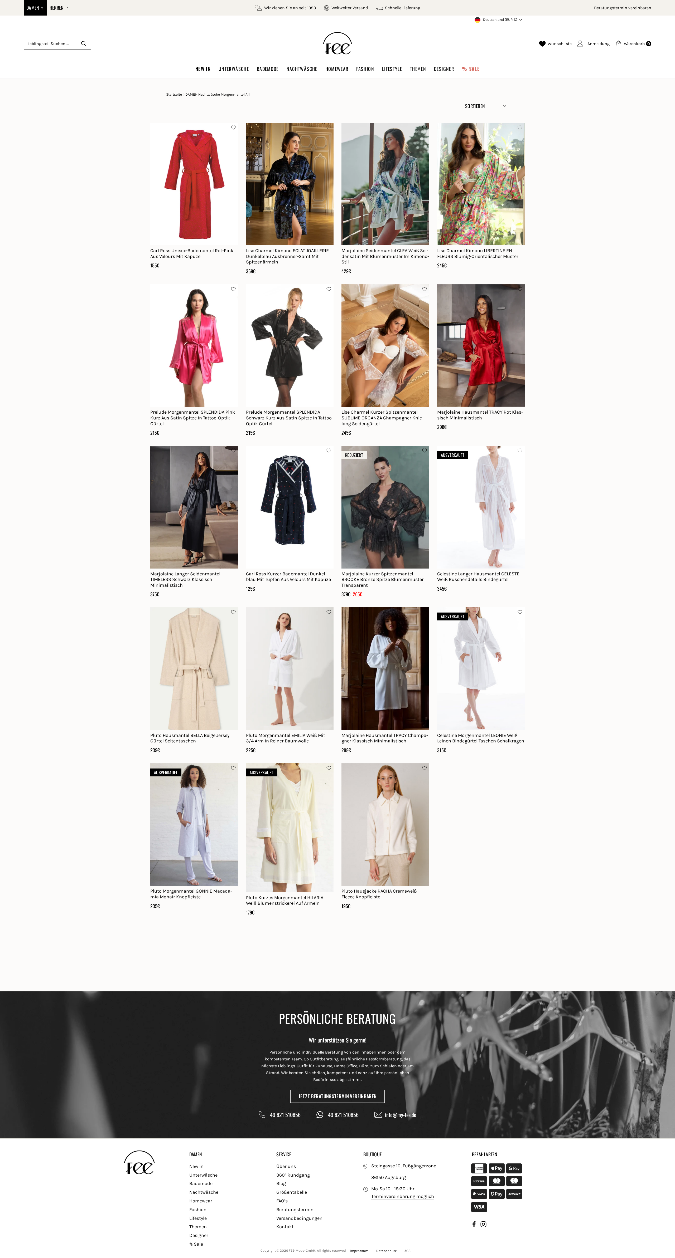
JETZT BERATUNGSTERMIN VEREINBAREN (337, 1096)
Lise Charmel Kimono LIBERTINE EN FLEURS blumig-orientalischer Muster (477, 253)
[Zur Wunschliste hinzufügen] (233, 127)
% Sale (471, 68)
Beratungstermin (295, 1209)
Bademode (268, 68)
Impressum (359, 1251)
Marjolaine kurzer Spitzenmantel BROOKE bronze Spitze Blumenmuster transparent (382, 579)
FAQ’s (282, 1201)
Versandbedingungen (299, 1218)
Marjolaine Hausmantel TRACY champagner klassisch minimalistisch (384, 738)
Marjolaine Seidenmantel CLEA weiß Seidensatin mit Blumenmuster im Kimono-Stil (385, 256)
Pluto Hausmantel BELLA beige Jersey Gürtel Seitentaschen (189, 738)
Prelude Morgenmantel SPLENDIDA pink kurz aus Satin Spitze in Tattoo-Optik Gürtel (192, 417)
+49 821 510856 (284, 1115)
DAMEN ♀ (35, 7)
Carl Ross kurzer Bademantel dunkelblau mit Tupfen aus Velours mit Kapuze (288, 577)
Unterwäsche (234, 68)
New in (203, 68)
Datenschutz (386, 1251)
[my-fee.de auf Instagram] (483, 1225)
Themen (418, 68)
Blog (281, 1183)
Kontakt (285, 1227)
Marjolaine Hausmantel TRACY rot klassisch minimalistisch (480, 415)
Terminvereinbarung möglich (402, 1196)
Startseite (174, 94)
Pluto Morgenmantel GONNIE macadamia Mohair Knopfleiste (191, 894)
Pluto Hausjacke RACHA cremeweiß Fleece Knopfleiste (379, 894)
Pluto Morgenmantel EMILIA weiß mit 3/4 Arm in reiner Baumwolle (285, 738)
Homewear (337, 68)
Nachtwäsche (302, 68)
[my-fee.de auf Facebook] (474, 1225)
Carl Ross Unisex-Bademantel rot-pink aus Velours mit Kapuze (191, 253)
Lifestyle (392, 68)
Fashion (365, 68)
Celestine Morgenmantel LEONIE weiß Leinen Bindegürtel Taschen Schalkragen (480, 738)
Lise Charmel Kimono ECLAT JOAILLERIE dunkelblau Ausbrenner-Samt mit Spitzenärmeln (287, 256)
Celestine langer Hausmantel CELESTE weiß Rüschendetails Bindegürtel (478, 577)
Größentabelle (291, 1192)
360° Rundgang (293, 1175)
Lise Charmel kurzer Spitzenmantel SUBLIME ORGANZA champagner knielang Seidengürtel (382, 417)
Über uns (286, 1166)
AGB (407, 1251)
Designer (444, 68)
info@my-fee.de (400, 1115)
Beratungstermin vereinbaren (622, 7)
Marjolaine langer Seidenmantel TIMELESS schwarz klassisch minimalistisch (185, 579)
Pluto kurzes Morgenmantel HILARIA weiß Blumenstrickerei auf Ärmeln (284, 900)
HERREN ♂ (59, 7)
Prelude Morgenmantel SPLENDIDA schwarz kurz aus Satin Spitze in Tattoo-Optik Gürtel (289, 417)
